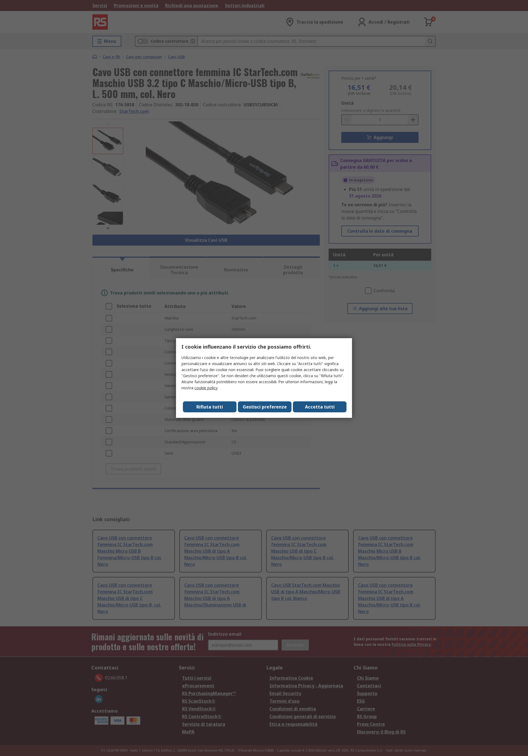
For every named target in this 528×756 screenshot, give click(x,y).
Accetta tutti (320, 407)
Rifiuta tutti (209, 407)
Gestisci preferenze (265, 407)
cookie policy (205, 387)
